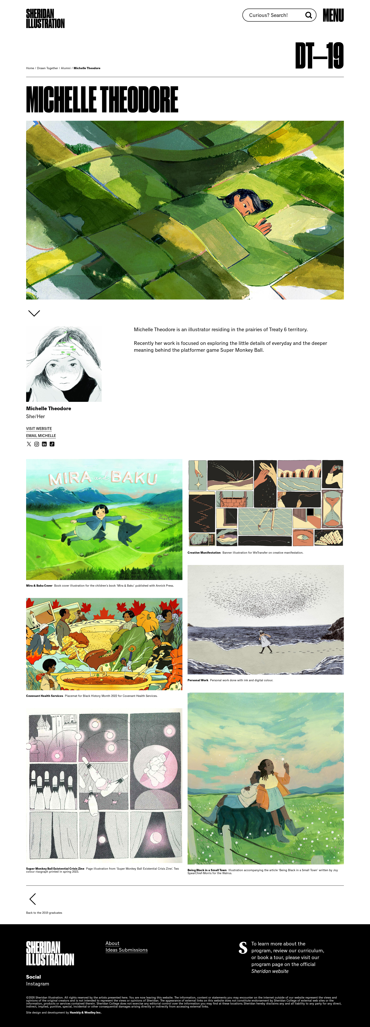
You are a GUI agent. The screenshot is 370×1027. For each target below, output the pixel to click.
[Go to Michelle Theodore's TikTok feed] (52, 444)
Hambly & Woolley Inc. (85, 1013)
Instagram (37, 984)
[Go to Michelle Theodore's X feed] (29, 444)
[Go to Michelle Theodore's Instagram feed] (36, 444)
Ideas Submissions (127, 950)
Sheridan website (269, 971)
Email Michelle (41, 435)
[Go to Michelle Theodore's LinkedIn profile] (44, 444)
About (112, 943)
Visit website (39, 428)
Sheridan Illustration (45, 18)
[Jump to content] (34, 313)
